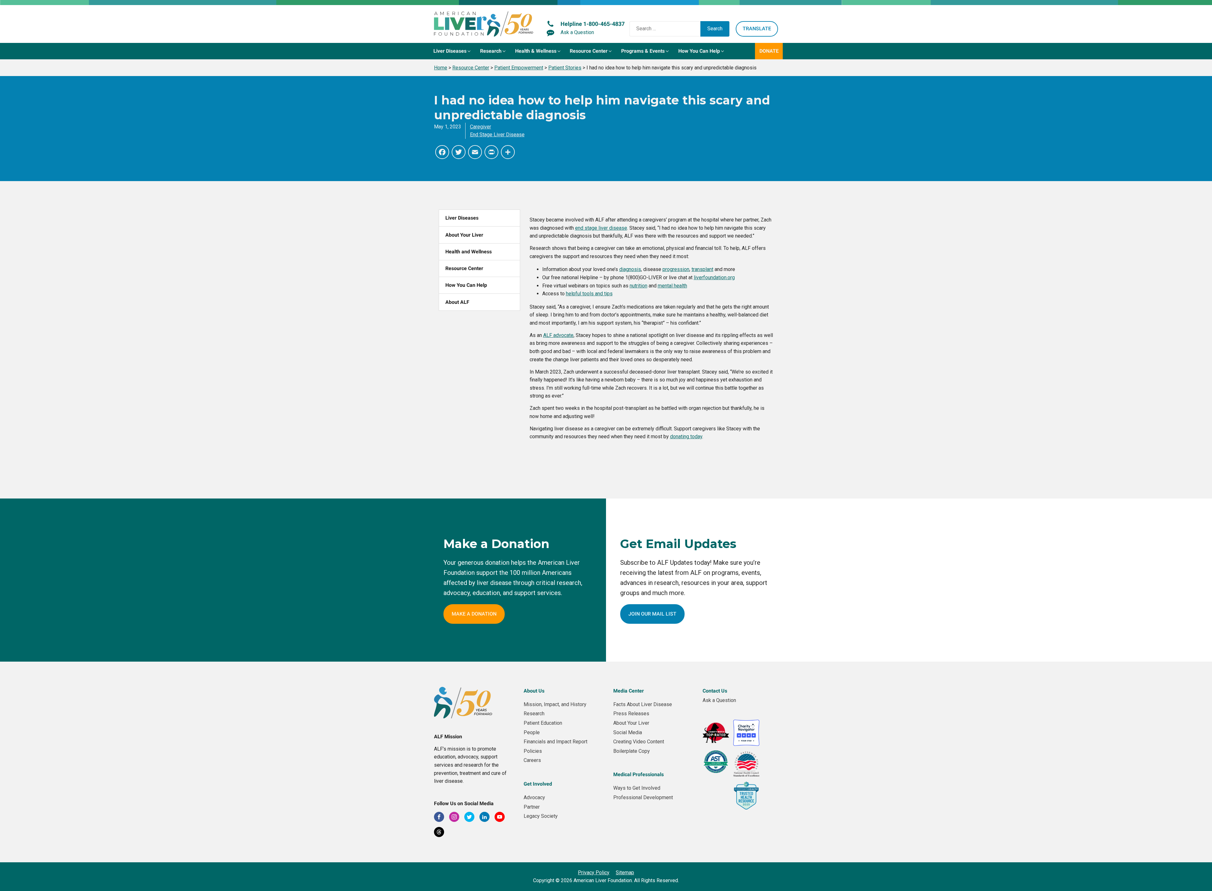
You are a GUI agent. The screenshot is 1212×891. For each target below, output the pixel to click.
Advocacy (534, 797)
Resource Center (464, 268)
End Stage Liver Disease (497, 135)
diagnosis (630, 269)
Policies (533, 751)
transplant (702, 269)
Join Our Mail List (652, 614)
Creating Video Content (638, 742)
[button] (452, 51)
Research (534, 714)
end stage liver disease (601, 228)
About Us (534, 691)
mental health (672, 286)
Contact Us (715, 691)
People (532, 732)
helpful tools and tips (589, 294)
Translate (757, 29)
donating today (686, 437)
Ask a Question (719, 700)
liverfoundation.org (714, 277)
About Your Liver (464, 235)
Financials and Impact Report (555, 742)
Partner (532, 807)
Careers (532, 760)
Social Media (627, 732)
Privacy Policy (593, 873)
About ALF (457, 302)
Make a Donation (474, 614)
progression (675, 269)
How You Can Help (466, 285)
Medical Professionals (638, 774)
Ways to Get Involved (636, 788)
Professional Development (643, 797)
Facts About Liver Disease (642, 704)
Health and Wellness (468, 252)
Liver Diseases (461, 218)
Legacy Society (541, 816)
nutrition (638, 286)
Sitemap (625, 873)
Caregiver (480, 127)
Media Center (628, 691)
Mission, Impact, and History (555, 704)
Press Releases (631, 714)
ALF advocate (558, 335)
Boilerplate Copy (631, 751)
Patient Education (543, 723)
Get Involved (538, 784)
